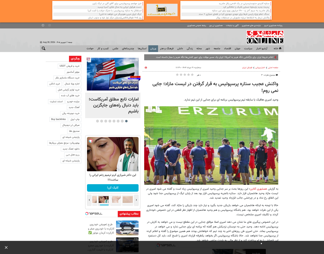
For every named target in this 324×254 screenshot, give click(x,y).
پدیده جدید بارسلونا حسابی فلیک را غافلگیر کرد (246, 7)
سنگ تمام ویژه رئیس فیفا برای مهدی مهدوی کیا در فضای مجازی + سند (234, 14)
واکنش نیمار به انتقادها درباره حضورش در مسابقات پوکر (242, 18)
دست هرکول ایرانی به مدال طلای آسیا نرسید (119, 7)
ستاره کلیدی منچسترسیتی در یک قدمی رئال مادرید (244, 3)
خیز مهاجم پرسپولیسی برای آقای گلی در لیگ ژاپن (117, 3)
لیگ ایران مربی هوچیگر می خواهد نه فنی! (120, 14)
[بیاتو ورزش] (162, 10)
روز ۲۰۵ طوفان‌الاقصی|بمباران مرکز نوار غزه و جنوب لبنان (115, 18)
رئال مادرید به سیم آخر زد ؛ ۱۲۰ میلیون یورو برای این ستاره (240, 11)
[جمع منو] (5, 247)
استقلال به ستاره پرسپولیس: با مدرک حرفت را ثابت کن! (115, 11)
